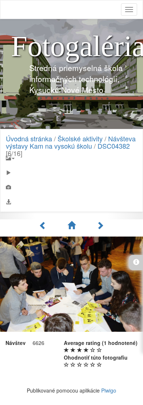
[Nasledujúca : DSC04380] (100, 225)
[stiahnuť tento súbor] (71, 201)
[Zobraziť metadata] (71, 187)
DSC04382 (114, 146)
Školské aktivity (80, 138)
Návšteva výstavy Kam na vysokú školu (71, 142)
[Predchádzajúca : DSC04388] (44, 225)
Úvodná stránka (29, 138)
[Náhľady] (72, 225)
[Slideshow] (71, 172)
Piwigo (108, 390)
